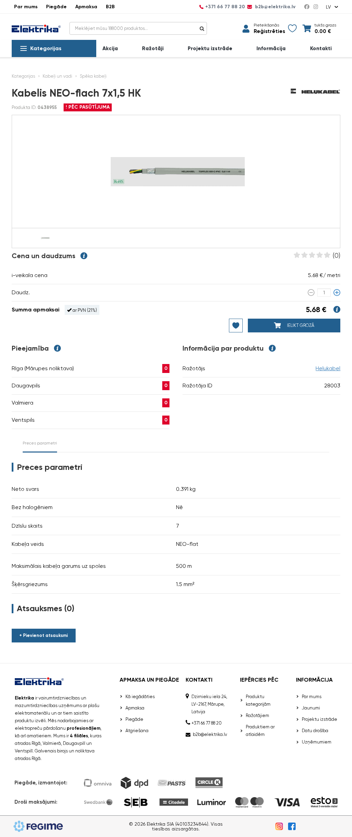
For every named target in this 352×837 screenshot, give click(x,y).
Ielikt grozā (300, 325)
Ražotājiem (257, 715)
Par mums (25, 7)
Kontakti (321, 48)
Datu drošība (315, 730)
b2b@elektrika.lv (275, 6)
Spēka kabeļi (93, 76)
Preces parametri (40, 443)
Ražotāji (153, 48)
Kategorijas (46, 48)
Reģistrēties (269, 31)
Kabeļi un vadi (57, 76)
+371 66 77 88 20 (225, 6)
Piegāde (56, 7)
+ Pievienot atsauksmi (43, 635)
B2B (110, 7)
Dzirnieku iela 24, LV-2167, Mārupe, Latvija (209, 704)
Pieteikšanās (266, 25)
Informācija (271, 48)
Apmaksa (86, 7)
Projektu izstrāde (210, 48)
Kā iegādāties (140, 696)
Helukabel (328, 368)
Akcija (110, 48)
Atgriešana (136, 730)
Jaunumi (311, 708)
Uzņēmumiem (316, 742)
